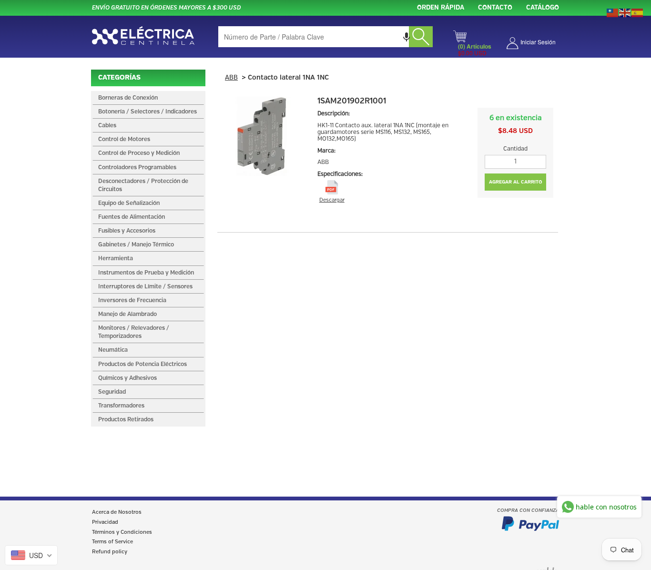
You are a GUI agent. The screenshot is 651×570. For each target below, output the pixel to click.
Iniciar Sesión (538, 42)
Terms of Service (112, 542)
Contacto (495, 8)
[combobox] (325, 36)
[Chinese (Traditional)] (613, 12)
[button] (406, 36)
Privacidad (105, 522)
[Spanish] (637, 12)
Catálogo (542, 8)
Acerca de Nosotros (117, 512)
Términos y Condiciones (122, 532)
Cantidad (515, 149)
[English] (625, 12)
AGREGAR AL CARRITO (515, 182)
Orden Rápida (440, 8)
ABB (231, 78)
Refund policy (109, 552)
